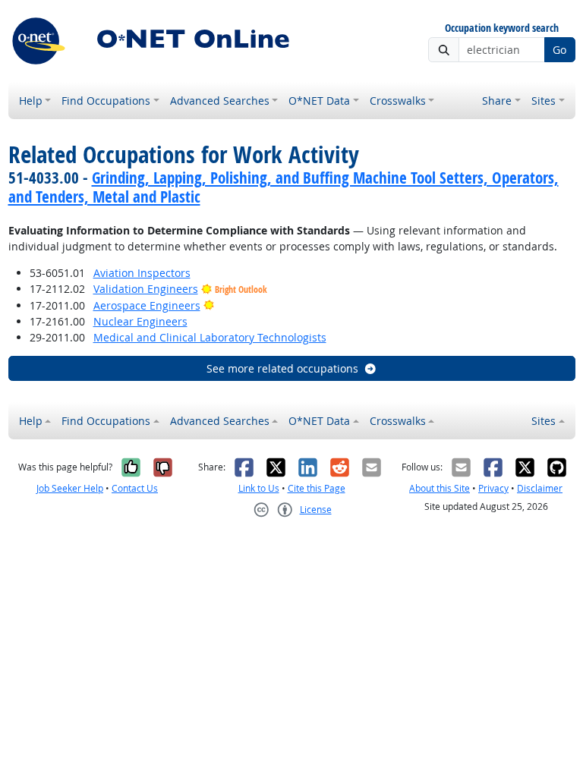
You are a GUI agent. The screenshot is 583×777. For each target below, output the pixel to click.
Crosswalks (398, 100)
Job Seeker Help (69, 488)
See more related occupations (282, 368)
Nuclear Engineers (140, 321)
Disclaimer (540, 488)
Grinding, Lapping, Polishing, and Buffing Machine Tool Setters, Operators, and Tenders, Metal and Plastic (283, 187)
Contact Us (135, 488)
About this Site (439, 488)
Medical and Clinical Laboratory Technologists (209, 337)
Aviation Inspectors (142, 273)
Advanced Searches (219, 100)
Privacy (493, 488)
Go (559, 49)
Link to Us (258, 488)
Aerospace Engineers (146, 305)
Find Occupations (105, 100)
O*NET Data (319, 100)
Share (497, 100)
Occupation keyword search (502, 28)
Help (31, 100)
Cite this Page (316, 488)
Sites (543, 100)
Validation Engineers (145, 289)
